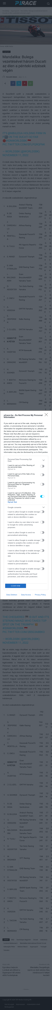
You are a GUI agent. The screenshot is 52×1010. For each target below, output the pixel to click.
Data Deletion (11, 595)
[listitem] (26, 460)
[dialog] (26, 505)
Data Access (26, 595)
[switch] (42, 466)
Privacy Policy (40, 595)
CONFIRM (15, 586)
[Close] (47, 415)
